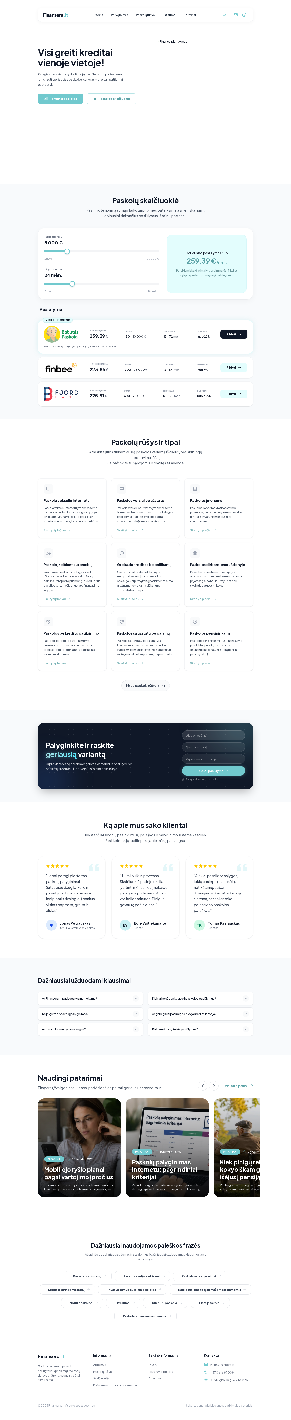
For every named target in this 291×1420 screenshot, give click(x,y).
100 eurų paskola (164, 1303)
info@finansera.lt (222, 1364)
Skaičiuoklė (101, 1378)
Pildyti (231, 334)
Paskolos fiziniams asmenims (144, 1316)
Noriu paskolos (81, 1303)
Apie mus (99, 1364)
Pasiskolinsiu (53, 236)
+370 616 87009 (222, 1372)
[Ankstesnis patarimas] (202, 1086)
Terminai (190, 15)
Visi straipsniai (236, 1086)
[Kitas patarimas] (214, 1086)
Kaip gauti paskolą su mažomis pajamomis (209, 1289)
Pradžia (98, 15)
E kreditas (122, 1303)
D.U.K (153, 1364)
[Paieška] (224, 15)
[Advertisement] (145, 154)
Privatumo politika (161, 1371)
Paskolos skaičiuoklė (114, 98)
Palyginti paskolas (63, 98)
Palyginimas (119, 15)
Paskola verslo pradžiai (199, 1276)
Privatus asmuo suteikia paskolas (131, 1289)
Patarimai (169, 15)
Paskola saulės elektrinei (141, 1276)
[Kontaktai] (236, 15)
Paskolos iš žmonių (87, 1276)
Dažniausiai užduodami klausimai (115, 1385)
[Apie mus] (244, 15)
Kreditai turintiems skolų (66, 1289)
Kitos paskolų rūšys (145, 685)
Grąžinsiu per (53, 269)
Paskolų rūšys (145, 15)
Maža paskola (209, 1303)
